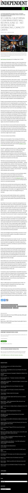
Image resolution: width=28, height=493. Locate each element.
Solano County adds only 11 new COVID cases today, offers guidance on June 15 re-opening (14, 315)
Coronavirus (12, 14)
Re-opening (9, 15)
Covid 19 (17, 14)
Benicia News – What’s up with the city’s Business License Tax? (13, 461)
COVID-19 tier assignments (7, 307)
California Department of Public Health (9, 13)
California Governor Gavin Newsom (9, 306)
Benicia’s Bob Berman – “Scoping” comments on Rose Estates (13, 377)
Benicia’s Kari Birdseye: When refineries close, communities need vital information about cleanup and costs (14, 432)
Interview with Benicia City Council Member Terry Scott (12, 386)
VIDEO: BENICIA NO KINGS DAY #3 (8, 445)
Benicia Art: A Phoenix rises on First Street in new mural (12, 457)
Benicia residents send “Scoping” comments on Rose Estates (13, 389)
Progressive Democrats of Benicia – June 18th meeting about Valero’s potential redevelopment (13, 442)
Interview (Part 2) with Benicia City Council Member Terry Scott (13, 369)
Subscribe (4, 341)
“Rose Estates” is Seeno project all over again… (10, 393)
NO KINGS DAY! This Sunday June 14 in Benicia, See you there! (13, 454)
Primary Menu (26, 8)
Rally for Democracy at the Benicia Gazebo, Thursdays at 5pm (13, 464)
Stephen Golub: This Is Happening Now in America (11, 410)
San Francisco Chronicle (6, 59)
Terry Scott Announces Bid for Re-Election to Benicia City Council (14, 418)
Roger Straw (11, 32)
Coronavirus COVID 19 (22, 306)
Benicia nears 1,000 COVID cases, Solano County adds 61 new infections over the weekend (14, 321)
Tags (2, 478)
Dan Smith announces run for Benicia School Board (11, 366)
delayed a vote (19, 178)
